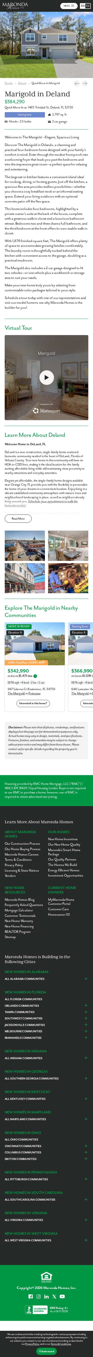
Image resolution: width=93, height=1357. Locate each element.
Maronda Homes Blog (20, 900)
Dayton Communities (21, 1159)
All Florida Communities (23, 999)
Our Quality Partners (62, 859)
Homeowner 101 (59, 915)
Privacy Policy (32, 1344)
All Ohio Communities (21, 1139)
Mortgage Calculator (19, 910)
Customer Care (58, 909)
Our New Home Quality (64, 845)
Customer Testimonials (20, 916)
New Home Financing (19, 926)
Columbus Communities (23, 1152)
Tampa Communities (20, 1012)
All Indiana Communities (23, 1058)
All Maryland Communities (25, 1119)
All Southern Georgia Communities (32, 1078)
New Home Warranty (19, 921)
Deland (22, 83)
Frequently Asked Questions (24, 905)
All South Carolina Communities (30, 1200)
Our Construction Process (22, 844)
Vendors (10, 876)
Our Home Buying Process (22, 849)
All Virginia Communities (24, 1220)
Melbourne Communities (23, 1031)
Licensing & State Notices (22, 871)
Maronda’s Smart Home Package (64, 852)
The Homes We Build (62, 865)
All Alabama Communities (24, 979)
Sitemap (10, 937)
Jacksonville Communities (25, 1025)
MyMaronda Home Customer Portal (61, 902)
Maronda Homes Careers (22, 854)
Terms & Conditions (61, 1344)
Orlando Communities (22, 1006)
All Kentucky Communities (25, 1099)
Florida (9, 83)
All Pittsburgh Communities (26, 1179)
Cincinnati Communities (23, 1146)
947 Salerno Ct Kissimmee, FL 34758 (31, 689)
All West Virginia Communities (28, 1240)
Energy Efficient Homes (63, 870)
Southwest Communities (24, 1018)
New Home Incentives (63, 839)
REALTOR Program (18, 932)
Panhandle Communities (23, 1038)
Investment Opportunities (65, 875)
